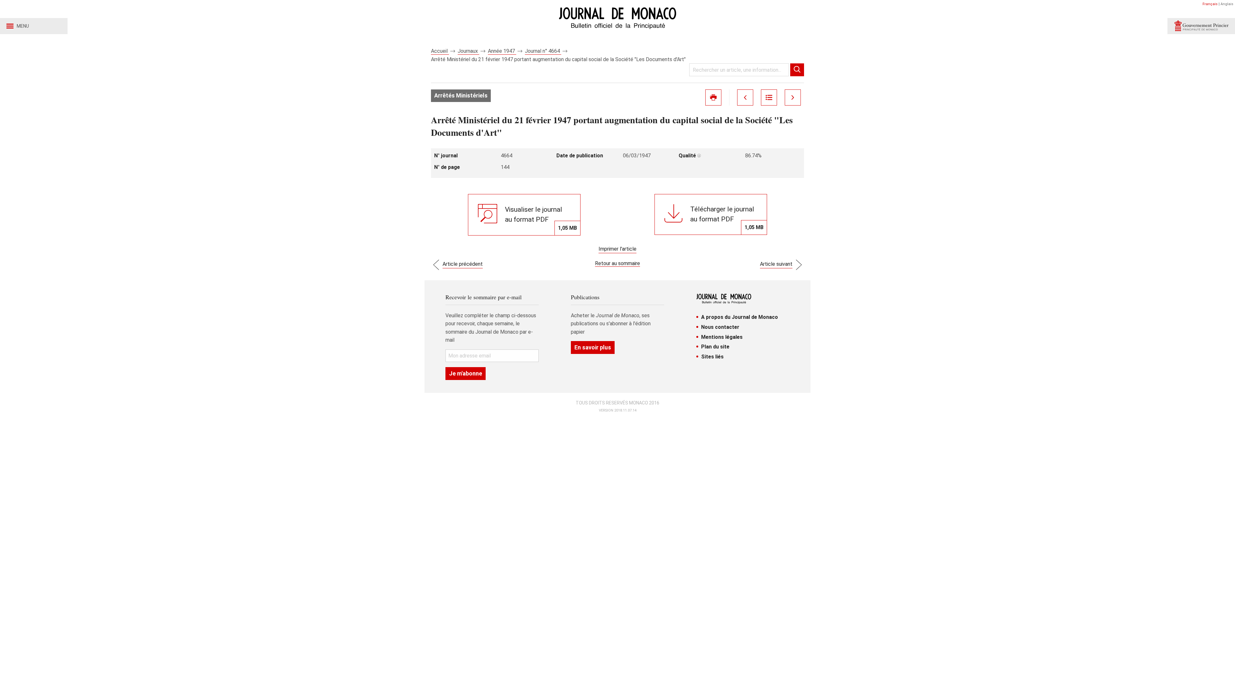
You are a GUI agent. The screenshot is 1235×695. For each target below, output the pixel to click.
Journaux (468, 51)
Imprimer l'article (617, 249)
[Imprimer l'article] (713, 97)
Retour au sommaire (617, 263)
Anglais (1227, 4)
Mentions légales (722, 337)
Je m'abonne (465, 373)
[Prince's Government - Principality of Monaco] (1201, 26)
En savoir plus (592, 347)
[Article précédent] (745, 97)
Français (1210, 4)
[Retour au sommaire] (769, 97)
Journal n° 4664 (543, 51)
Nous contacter (720, 327)
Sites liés (712, 357)
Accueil (440, 51)
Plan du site (715, 347)
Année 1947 (502, 51)
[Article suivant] (793, 97)
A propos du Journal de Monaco (739, 317)
